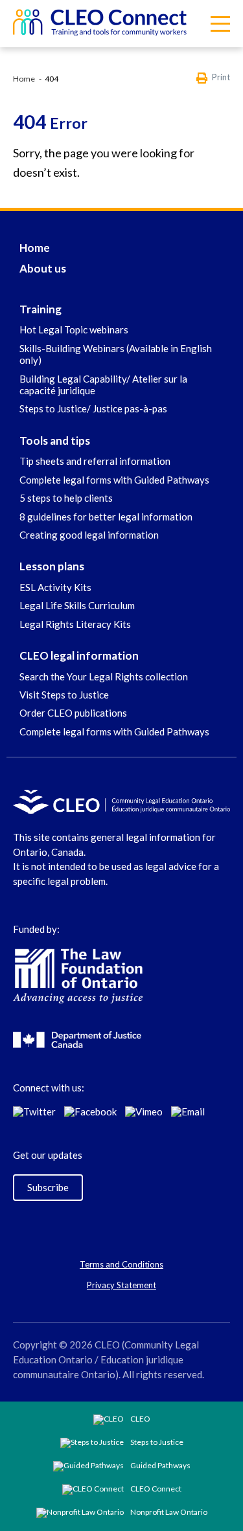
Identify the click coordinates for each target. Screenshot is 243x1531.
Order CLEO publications (73, 713)
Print (221, 77)
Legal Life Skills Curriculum (77, 605)
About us (42, 268)
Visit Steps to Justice (64, 694)
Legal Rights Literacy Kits (75, 624)
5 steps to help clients (66, 498)
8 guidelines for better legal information (105, 516)
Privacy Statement (121, 1285)
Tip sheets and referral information (94, 461)
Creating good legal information (89, 535)
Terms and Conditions (121, 1264)
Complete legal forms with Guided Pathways (114, 480)
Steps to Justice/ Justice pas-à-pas (93, 408)
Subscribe (48, 1187)
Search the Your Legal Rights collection (103, 676)
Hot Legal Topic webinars (73, 329)
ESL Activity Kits (55, 587)
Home (24, 79)
